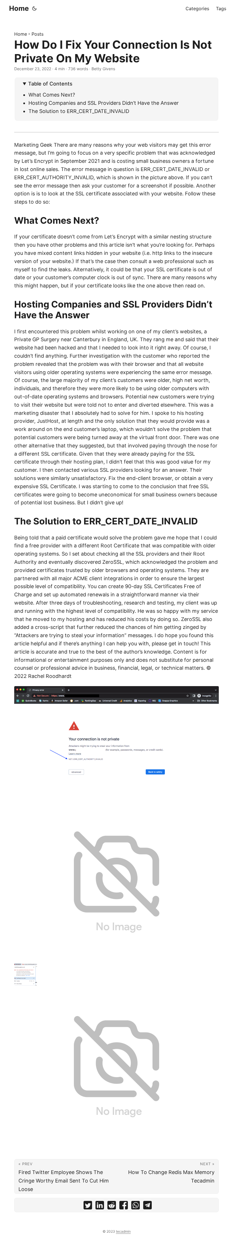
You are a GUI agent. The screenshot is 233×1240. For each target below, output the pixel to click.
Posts (37, 34)
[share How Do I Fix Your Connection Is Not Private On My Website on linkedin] (99, 1206)
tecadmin (123, 1231)
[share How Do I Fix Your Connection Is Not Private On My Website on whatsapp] (135, 1206)
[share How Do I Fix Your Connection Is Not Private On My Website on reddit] (111, 1206)
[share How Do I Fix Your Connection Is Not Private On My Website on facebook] (123, 1206)
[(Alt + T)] (34, 8)
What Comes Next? (51, 95)
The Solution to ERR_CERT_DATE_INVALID (78, 111)
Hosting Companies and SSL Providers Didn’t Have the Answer (103, 103)
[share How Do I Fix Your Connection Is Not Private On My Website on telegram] (147, 1206)
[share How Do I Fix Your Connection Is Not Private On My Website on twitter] (88, 1206)
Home (19, 8)
